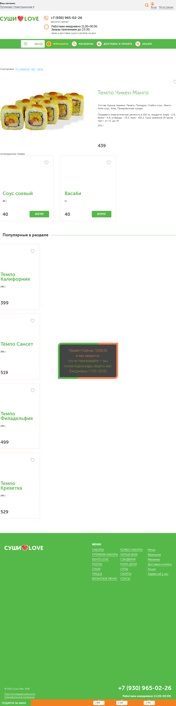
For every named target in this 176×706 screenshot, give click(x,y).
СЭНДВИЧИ (128, 559)
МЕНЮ (39, 44)
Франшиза (154, 554)
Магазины (154, 559)
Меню (151, 549)
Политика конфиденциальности (19, 694)
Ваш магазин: (8, 3)
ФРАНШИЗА (60, 43)
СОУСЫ (125, 578)
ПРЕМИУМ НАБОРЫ (105, 554)
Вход (154, 7)
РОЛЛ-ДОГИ (128, 564)
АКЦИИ (147, 43)
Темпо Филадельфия (17, 416)
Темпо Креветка (11, 486)
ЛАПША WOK (129, 554)
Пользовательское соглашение (19, 697)
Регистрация (166, 7)
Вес (33, 69)
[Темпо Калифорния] (18, 259)
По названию (22, 69)
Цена (40, 69)
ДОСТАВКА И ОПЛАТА (118, 43)
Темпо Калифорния (15, 277)
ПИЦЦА (97, 573)
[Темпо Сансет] (18, 329)
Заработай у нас (158, 573)
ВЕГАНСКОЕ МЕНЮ (104, 578)
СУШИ (96, 569)
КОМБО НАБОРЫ (131, 549)
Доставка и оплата (160, 564)
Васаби (73, 193)
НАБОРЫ (98, 549)
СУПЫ (124, 569)
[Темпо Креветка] (18, 468)
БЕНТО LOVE (100, 559)
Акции (152, 569)
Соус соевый (18, 193)
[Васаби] (88, 175)
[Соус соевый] (26, 175)
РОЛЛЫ (97, 564)
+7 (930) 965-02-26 (66, 18)
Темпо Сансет (17, 344)
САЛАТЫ (125, 573)
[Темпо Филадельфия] (18, 399)
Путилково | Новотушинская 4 (17, 7)
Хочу (39, 214)
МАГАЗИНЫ (86, 43)
